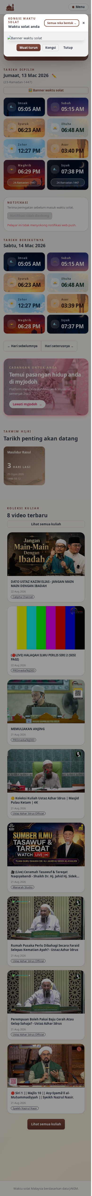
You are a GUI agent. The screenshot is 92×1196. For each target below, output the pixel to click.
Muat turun (27, 47)
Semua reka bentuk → (60, 23)
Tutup (66, 47)
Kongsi (48, 47)
